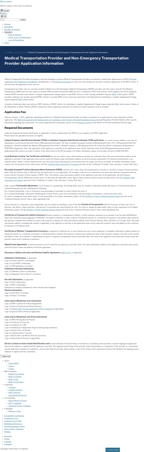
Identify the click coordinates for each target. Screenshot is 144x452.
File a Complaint (14, 403)
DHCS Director (14, 393)
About (6, 43)
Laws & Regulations (16, 40)
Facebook (8, 436)
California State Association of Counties (63, 164)
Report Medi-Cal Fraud (17, 401)
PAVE (114, 94)
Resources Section (84, 123)
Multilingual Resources (13, 424)
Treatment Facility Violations (19, 406)
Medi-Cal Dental (14, 377)
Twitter (7, 439)
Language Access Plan (12, 421)
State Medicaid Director (17, 395)
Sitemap (7, 432)
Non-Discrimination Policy (14, 426)
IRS (104, 151)
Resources (8, 32)
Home (7, 52)
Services (7, 24)
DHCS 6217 (66, 253)
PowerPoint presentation (62, 82)
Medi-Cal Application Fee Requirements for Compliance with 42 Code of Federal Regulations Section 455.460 (60, 120)
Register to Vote (14, 411)
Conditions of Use (11, 418)
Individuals (8, 27)
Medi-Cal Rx (13, 379)
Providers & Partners (12, 29)
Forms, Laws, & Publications (19, 37)
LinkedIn (7, 442)
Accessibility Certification (14, 416)
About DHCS (13, 363)
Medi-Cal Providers (16, 382)
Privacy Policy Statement (14, 429)
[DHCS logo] (3, 13)
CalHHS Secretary (15, 390)
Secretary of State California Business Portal (102, 196)
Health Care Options (16, 374)
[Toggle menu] (3, 16)
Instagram (8, 444)
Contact (11, 369)
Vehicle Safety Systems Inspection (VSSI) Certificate (31, 309)
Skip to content (6, 1)
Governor (12, 387)
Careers (11, 366)
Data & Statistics (14, 35)
